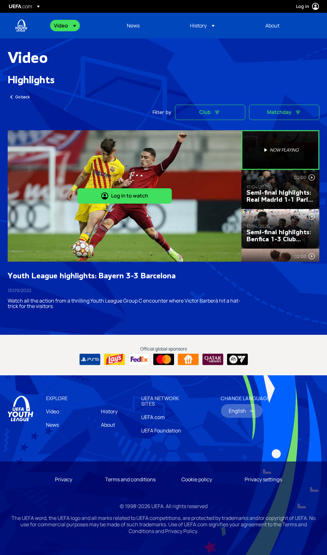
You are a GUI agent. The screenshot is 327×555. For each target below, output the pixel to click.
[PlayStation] (90, 359)
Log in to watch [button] (129, 195)
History (109, 411)
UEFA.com (153, 417)
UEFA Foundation (161, 430)
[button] (65, 25)
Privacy (63, 479)
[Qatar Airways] (212, 359)
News (52, 424)
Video (52, 411)
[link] (133, 25)
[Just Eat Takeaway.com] (188, 359)
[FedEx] (139, 359)
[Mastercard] (163, 359)
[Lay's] (114, 359)
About (108, 424)
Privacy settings (263, 479)
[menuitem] (82, 25)
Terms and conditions (130, 479)
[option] (280, 150)
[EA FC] (237, 359)
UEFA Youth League (21, 25)
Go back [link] (22, 97)
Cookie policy (196, 479)
